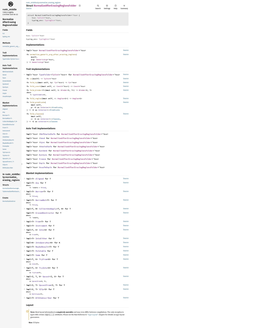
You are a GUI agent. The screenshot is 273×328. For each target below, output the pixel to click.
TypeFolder (45, 74)
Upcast (46, 276)
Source (28, 8)
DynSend (43, 150)
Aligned (40, 178)
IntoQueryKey (43, 242)
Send (42, 138)
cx (31, 79)
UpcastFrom (36, 281)
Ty (55, 82)
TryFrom (43, 259)
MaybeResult (42, 247)
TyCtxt (40, 18)
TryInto (43, 268)
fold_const (35, 86)
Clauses (56, 119)
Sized (43, 188)
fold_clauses (36, 114)
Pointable (41, 251)
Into (41, 230)
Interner (45, 107)
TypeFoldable (38, 95)
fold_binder (36, 90)
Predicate (57, 107)
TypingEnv (49, 20)
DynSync (43, 155)
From (38, 221)
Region (61, 98)
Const (59, 86)
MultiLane (36, 294)
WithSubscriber (44, 298)
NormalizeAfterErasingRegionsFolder (59, 50)
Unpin (42, 163)
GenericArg (41, 59)
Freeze (42, 159)
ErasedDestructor (45, 213)
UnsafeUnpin (45, 167)
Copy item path (79, 5)
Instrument (41, 225)
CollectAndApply (48, 209)
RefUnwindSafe (47, 134)
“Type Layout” (92, 314)
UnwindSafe (46, 146)
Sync (42, 142)
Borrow (39, 191)
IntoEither (41, 238)
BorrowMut (41, 200)
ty (38, 3)
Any (37, 183)
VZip (41, 289)
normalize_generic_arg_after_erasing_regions (53, 54)
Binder (64, 90)
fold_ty (33, 82)
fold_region (36, 98)
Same (38, 255)
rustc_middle (31, 3)
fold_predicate (37, 102)
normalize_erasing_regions (50, 3)
